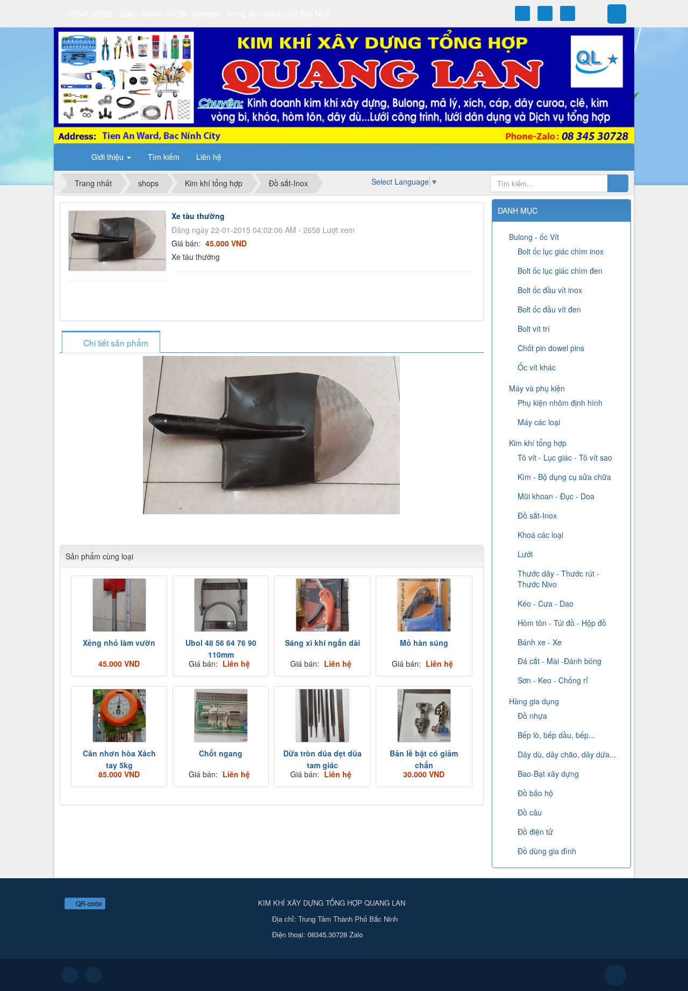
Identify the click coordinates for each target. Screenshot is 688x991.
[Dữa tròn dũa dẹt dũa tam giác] (322, 715)
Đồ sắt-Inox (537, 515)
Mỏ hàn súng (424, 642)
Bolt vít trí (534, 328)
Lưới (525, 554)
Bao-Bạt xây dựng (548, 773)
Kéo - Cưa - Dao (546, 603)
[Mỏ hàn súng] (423, 605)
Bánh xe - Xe (540, 642)
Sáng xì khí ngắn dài (322, 642)
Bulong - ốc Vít (534, 236)
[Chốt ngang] (220, 715)
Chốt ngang (220, 753)
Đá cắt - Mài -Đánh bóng (559, 660)
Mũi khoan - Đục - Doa (556, 496)
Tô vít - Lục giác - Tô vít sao (565, 457)
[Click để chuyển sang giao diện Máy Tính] (93, 975)
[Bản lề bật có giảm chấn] (423, 715)
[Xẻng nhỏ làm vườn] (119, 605)
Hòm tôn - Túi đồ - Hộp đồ (562, 622)
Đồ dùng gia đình (547, 851)
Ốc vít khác (537, 367)
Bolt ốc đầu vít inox (550, 290)
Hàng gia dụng (534, 701)
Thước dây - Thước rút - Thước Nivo (558, 578)
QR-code (88, 903)
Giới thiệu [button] (108, 156)
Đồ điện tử (535, 831)
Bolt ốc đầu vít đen (549, 309)
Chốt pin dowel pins (551, 348)
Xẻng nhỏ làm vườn (119, 642)
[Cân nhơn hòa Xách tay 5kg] (119, 715)
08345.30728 (89, 13)
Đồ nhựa (532, 715)
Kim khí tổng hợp (538, 443)
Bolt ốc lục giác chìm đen (560, 270)
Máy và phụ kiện (537, 388)
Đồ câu (530, 812)
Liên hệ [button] (208, 156)
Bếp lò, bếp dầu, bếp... (556, 735)
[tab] (110, 342)
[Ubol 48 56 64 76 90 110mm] (220, 605)
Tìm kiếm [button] (164, 156)
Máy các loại (539, 422)
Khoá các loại (540, 534)
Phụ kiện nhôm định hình (560, 402)
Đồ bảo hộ (535, 793)
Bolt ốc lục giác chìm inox (561, 251)
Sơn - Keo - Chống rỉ (553, 680)
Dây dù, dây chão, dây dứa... (567, 754)
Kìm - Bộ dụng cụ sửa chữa (564, 476)
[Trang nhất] (69, 156)
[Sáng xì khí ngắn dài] (322, 605)
